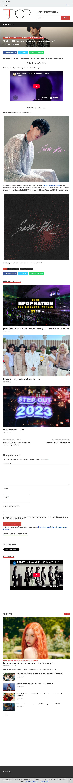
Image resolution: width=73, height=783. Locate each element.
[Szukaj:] (53, 18)
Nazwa (6, 488)
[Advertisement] (9, 601)
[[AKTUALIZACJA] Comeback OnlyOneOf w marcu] (36, 377)
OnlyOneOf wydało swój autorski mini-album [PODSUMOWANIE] (40, 673)
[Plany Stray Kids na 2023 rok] (36, 427)
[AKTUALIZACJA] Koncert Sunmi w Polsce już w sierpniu (28, 663)
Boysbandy (7, 37)
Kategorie (9, 24)
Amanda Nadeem (16, 44)
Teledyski (20, 660)
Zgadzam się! (44, 781)
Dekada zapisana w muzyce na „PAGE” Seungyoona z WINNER (38, 704)
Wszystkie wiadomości (36, 37)
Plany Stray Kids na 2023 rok (13, 430)
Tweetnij (24, 52)
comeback (11, 269)
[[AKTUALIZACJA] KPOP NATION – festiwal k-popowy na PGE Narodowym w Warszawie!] (36, 326)
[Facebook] (67, 5)
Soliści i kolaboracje (23, 37)
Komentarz (8, 463)
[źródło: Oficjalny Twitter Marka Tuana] (36, 149)
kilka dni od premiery (51, 185)
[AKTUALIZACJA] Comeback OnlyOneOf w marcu (21, 379)
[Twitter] (69, 5)
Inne (15, 37)
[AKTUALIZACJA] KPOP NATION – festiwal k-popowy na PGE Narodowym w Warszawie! (36, 329)
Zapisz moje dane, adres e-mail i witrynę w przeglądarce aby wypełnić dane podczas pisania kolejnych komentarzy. (35, 518)
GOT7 (12, 37)
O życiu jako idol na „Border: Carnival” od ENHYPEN (35, 684)
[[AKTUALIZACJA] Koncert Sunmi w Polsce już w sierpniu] (36, 637)
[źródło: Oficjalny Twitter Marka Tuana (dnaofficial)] (36, 226)
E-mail (6, 497)
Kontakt (7, 1)
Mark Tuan (23, 269)
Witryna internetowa (11, 506)
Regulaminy (7, 771)
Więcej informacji (31, 781)
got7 (17, 269)
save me (30, 269)
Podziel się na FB (11, 52)
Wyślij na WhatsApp (37, 52)
